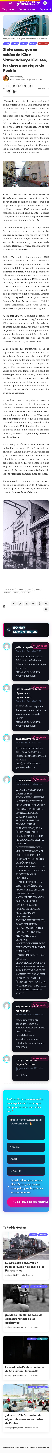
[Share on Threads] (30, 85)
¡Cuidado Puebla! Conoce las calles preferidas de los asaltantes (23, 1318)
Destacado (42, 1387)
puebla (16, 592)
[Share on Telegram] (24, 85)
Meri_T (20, 77)
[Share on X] (14, 85)
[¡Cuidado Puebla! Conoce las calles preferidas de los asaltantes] (26, 1298)
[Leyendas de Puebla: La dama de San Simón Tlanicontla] (26, 1350)
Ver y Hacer (43, 43)
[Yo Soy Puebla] (26, 3)
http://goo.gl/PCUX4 (26, 672)
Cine (29, 589)
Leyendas (42, 1339)
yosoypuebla (18, 1327)
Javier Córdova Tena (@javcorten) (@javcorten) (28, 693)
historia (7, 592)
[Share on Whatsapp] (19, 85)
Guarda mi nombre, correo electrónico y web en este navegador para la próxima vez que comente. (27, 1186)
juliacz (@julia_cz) (27, 647)
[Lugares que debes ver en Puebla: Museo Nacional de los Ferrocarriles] (26, 1246)
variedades (26, 592)
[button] (5, 3)
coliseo (37, 589)
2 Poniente (21, 589)
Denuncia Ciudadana (39, 1286)
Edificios (15, 43)
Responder (41, 646)
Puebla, (10, 448)
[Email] (8, 91)
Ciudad (6, 43)
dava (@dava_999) (27, 738)
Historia (33, 43)
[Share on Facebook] (8, 85)
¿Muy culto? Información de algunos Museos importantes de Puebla (24, 1419)
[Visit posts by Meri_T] (6, 78)
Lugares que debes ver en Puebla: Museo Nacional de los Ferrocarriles (24, 1266)
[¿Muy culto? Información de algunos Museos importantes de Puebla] (26, 1398)
